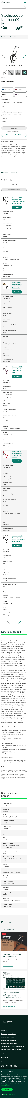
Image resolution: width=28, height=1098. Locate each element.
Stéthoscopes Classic (7, 1037)
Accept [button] (7, 1089)
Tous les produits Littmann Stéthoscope (12, 1046)
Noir (20, 114)
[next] (24, 56)
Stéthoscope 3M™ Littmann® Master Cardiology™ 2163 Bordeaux (17, 454)
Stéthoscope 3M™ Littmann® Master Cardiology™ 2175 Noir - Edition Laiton (18, 285)
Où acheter (17, 207)
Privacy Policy (5, 1085)
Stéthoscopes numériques (8, 1040)
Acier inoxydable (6, 102)
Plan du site (4, 1057)
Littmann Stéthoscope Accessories (11, 1049)
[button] (8, 1094)
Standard (4, 121)
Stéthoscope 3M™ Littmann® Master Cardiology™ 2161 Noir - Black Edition (18, 538)
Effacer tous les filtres (14, 189)
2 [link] (15, 622)
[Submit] (25, 7)
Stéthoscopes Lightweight (9, 1043)
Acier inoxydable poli (18, 102)
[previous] (3, 56)
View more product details (14, 135)
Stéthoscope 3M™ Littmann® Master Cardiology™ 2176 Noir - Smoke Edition (18, 200)
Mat (3, 106)
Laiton (15, 114)
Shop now (14, 128)
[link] (9, 622)
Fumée (9, 114)
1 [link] (12, 622)
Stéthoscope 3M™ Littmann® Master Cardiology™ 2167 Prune (17, 369)
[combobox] (14, 7)
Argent (4, 114)
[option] (14, 56)
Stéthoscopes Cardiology (8, 1034)
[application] (14, 55)
